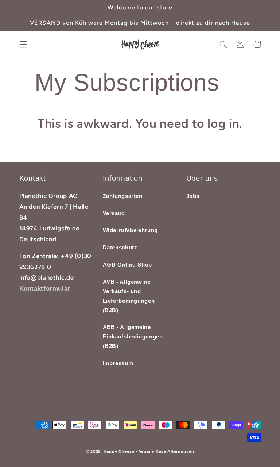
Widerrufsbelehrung (130, 230)
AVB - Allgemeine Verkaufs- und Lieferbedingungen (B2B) (129, 296)
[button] (23, 44)
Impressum (118, 363)
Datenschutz (120, 247)
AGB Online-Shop (127, 265)
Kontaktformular (44, 288)
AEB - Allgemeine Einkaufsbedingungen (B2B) (133, 336)
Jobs (193, 196)
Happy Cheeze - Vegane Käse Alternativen (149, 451)
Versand (114, 213)
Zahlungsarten (123, 196)
